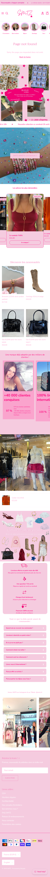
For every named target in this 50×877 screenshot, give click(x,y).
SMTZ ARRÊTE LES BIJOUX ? (25, 156)
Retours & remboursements (13, 816)
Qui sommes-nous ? (10, 809)
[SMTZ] (25, 13)
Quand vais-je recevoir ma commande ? (19, 628)
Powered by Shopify (18, 869)
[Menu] (2, 13)
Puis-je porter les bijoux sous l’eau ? (18, 679)
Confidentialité (8, 801)
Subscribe (10, 778)
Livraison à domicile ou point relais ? (18, 635)
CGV (4, 793)
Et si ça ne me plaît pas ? (14, 643)
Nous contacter (8, 820)
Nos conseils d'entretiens (12, 805)
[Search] (8, 13)
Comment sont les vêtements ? (17, 657)
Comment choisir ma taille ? (15, 650)
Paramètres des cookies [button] (11, 824)
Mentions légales (9, 797)
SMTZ (9, 869)
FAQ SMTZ (6, 813)
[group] (6, 28)
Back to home (25, 57)
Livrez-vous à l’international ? (16, 664)
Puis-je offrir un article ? (14, 672)
